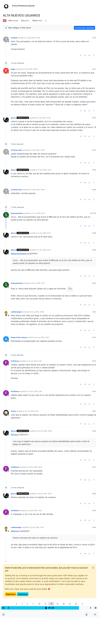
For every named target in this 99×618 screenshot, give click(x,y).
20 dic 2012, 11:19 (37, 527)
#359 (94, 510)
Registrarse (10, 594)
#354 (94, 391)
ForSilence (15, 361)
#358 (94, 494)
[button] (3, 614)
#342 (94, 69)
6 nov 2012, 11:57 (38, 283)
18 (51, 604)
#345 (94, 170)
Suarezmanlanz (17, 213)
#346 (94, 190)
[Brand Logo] (7, 6)
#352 (94, 337)
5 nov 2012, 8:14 (44, 233)
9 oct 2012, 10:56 (31, 69)
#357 (94, 467)
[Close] (93, 567)
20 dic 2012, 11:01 (35, 510)
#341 (94, 38)
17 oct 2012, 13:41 (44, 170)
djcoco (13, 118)
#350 (94, 283)
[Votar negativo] (89, 55)
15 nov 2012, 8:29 (35, 391)
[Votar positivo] (81, 55)
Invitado (14, 38)
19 (57, 604)
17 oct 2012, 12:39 (37, 150)
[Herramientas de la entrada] (94, 55)
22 (76, 604)
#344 (94, 150)
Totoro (13, 411)
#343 (94, 118)
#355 (94, 411)
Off (5, 20)
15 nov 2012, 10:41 (35, 467)
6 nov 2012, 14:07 (42, 337)
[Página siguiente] (82, 603)
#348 (94, 233)
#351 (94, 312)
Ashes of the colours (19, 337)
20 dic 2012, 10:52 (45, 494)
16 (39, 604)
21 (70, 604)
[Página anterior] (17, 603)
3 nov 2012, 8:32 (38, 213)
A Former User (16, 150)
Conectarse (22, 594)
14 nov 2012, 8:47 (35, 361)
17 (45, 604)
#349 (94, 250)
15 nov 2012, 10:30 (45, 431)
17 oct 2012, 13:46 (37, 190)
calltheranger (16, 312)
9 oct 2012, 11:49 (44, 118)
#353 (94, 361)
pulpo (13, 69)
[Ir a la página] (33, 603)
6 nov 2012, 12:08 (37, 312)
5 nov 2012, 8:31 (44, 250)
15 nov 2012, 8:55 (31, 411)
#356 (94, 431)
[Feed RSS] (46, 20)
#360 (94, 527)
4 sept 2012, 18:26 (33, 38)
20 (64, 604)
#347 (94, 213)
